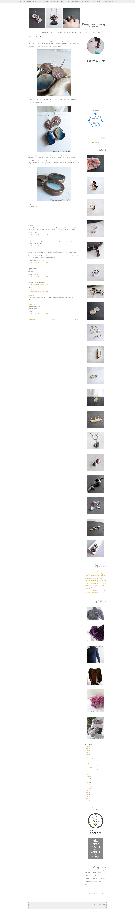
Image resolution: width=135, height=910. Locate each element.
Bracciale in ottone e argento (93, 767)
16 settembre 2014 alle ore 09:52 (38, 234)
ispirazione (87, 582)
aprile (89, 782)
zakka (92, 593)
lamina (91, 582)
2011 (87, 794)
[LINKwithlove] (95, 142)
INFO (81, 32)
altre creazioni (103, 572)
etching (94, 577)
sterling (30, 217)
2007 (87, 802)
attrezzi (96, 573)
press (99, 32)
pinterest (98, 587)
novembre (90, 758)
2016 (87, 750)
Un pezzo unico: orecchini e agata (38, 39)
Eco (89, 572)
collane (90, 575)
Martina (30, 238)
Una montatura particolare (92, 771)
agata (35, 216)
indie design (104, 580)
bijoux (103, 574)
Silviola (30, 295)
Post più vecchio (76, 319)
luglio (89, 776)
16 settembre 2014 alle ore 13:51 (38, 262)
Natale (91, 572)
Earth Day (86, 572)
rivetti (98, 589)
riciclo (91, 589)
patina (103, 585)
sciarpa (99, 590)
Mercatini (75, 32)
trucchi (101, 592)
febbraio (89, 786)
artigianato (93, 573)
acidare (99, 572)
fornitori (95, 580)
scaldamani (90, 590)
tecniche (35, 217)
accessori (95, 572)
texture (98, 592)
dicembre (89, 756)
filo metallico (90, 578)
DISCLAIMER (92, 32)
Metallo (59, 32)
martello (87, 583)
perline (90, 587)
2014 (87, 754)
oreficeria (97, 585)
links (98, 582)
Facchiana (30, 304)
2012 (87, 792)
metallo (94, 583)
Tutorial (52, 32)
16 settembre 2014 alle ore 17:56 (38, 284)
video (88, 594)
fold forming (99, 578)
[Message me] (95, 127)
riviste (100, 589)
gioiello (48, 216)
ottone (100, 585)
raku (85, 589)
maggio (89, 780)
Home (35, 32)
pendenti (86, 587)
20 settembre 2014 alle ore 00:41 (38, 301)
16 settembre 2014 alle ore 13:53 (38, 276)
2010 (87, 796)
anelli (86, 573)
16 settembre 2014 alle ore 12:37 (38, 245)
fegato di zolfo (99, 577)
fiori (95, 578)
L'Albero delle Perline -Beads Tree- (35, 280)
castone (44, 216)
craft (104, 575)
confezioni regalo (100, 575)
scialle (96, 590)
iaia (29, 225)
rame (64, 216)
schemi (94, 590)
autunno (99, 573)
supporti (90, 592)
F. (28, 287)
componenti (94, 575)
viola (90, 593)
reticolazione (69, 216)
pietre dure (59, 216)
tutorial (104, 592)
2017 (87, 748)
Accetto (115, 1)
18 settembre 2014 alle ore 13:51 (38, 291)
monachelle (87, 585)
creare (86, 577)
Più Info (111, 1)
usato (86, 593)
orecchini (53, 216)
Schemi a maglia (43, 32)
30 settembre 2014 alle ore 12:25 (38, 313)
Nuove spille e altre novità (92, 769)
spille (105, 590)
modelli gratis (103, 583)
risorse (94, 589)
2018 (87, 746)
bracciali (86, 575)
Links (85, 32)
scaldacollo (86, 590)
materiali (90, 583)
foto (98, 580)
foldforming (87, 580)
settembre (90, 762)
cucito (88, 577)
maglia (102, 582)
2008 (87, 800)
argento (39, 216)
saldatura (75, 216)
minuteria (99, 583)
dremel (91, 577)
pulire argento (104, 587)
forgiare (92, 580)
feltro (103, 577)
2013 (87, 790)
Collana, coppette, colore (92, 763)
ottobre (89, 760)
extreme (30, 249)
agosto (89, 774)
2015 (87, 752)
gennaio (89, 788)
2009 (87, 798)
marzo (89, 784)
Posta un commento (32, 317)
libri (96, 582)
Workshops (67, 32)
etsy (96, 577)
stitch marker (87, 592)
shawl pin (102, 590)
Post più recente (31, 319)
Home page (53, 319)
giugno (89, 778)
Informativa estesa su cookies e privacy (98, 906)
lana (94, 582)
